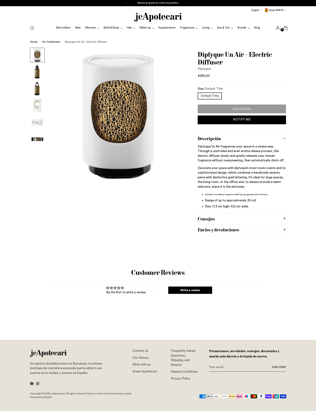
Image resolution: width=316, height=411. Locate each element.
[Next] (189, 3)
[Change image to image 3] (37, 88)
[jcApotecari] (158, 17)
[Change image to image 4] (37, 105)
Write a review (190, 290)
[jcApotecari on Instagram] (38, 384)
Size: (210, 88)
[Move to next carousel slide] (283, 327)
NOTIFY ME (242, 119)
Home (34, 42)
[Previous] (127, 3)
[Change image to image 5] (37, 122)
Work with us (141, 364)
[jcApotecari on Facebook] (32, 384)
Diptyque (204, 68)
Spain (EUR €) (276, 10)
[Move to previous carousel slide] (274, 327)
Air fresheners (51, 42)
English (255, 10)
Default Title (210, 95)
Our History (140, 357)
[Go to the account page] (276, 28)
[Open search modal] (32, 28)
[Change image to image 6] (37, 139)
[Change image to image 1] (37, 55)
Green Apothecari (144, 371)
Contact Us (140, 350)
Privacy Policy (180, 378)
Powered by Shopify (41, 397)
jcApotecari (58, 393)
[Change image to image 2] (37, 72)
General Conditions (184, 371)
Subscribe (279, 367)
